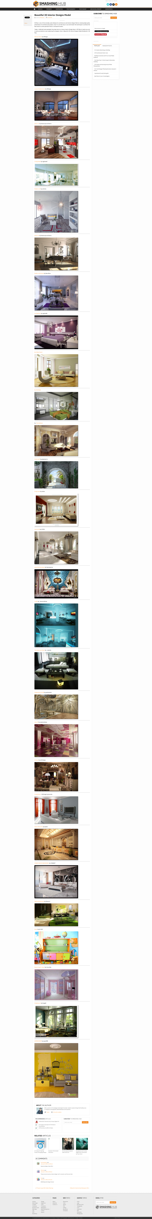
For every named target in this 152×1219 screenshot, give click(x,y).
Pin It (26, 23)
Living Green (37, 161)
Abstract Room (38, 36)
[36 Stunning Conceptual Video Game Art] (68, 1149)
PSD (78, 1210)
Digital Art (43, 1203)
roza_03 (36, 722)
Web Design (35, 1203)
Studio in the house (39, 273)
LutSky (36, 601)
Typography (79, 1206)
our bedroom (37, 313)
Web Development (95, 9)
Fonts (42, 1204)
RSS (116, 4)
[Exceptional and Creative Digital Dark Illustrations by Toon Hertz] (82, 1149)
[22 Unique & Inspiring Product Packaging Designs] (40, 1149)
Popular (97, 45)
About (107, 0)
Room (35, 929)
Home (34, 9)
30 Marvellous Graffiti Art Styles (46, 1128)
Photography (70, 9)
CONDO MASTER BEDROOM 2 (41, 863)
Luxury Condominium (39, 89)
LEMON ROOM (38, 1041)
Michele (42, 1170)
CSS (33, 1210)
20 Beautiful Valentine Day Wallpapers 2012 (79, 1188)
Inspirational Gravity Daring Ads (101, 73)
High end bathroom (39, 901)
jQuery (42, 1212)
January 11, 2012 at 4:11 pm (46, 1179)
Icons (78, 1207)
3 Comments (49, 17)
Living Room (37, 794)
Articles (34, 1201)
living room (37, 491)
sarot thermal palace (39, 567)
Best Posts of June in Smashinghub (101, 76)
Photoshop (82, 9)
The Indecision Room (39, 650)
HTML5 (42, 1210)
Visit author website (57, 1112)
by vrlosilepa (37, 390)
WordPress (108, 9)
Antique (36, 760)
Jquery (64, 1204)
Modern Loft (37, 189)
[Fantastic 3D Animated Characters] (54, 1149)
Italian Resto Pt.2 (38, 826)
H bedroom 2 (37, 1003)
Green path (37, 459)
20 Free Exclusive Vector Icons (101, 52)
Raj (41, 1178)
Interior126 (37, 529)
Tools (64, 1203)
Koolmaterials (44, 1162)
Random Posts (107, 45)
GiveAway (34, 1206)
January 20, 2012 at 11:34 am (47, 1163)
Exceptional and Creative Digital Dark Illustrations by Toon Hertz (81, 1152)
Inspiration (58, 9)
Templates (43, 1206)
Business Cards (35, 1207)
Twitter (108, 4)
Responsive (65, 1201)
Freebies (48, 9)
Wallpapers (43, 1207)
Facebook (110, 4)
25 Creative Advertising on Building (102, 50)
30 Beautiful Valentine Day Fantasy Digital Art (49, 1121)
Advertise (115, 0)
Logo (78, 1203)
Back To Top (117, 1217)
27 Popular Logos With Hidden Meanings (44, 1188)
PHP (33, 1212)
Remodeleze (39, 423)
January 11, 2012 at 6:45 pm (46, 1171)
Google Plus (113, 4)
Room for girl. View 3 (39, 967)
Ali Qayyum (42, 17)
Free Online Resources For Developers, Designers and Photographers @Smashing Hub (49, 3)
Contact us (111, 0)
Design (39, 9)
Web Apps (34, 1209)
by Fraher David (38, 352)
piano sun (36, 123)
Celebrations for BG (39, 692)
